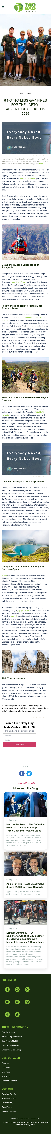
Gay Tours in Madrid (10, 1041)
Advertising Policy (9, 1098)
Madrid (14, 616)
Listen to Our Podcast (10, 1045)
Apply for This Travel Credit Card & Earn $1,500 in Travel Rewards (25, 885)
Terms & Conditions (9, 1111)
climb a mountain (27, 178)
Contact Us (6, 1067)
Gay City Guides (8, 1032)
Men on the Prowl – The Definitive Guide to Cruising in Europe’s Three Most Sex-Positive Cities (25, 827)
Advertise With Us (9, 1094)
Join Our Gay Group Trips (12, 1036)
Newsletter (6, 1076)
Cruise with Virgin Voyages (12, 1049)
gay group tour (23, 610)
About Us (5, 1063)
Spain (4, 575)
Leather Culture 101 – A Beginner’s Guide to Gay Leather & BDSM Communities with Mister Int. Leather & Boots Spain (25, 937)
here (41, 163)
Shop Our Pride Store (10, 1080)
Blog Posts (6, 1071)
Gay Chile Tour (18, 282)
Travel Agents (7, 1107)
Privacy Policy (7, 1102)
